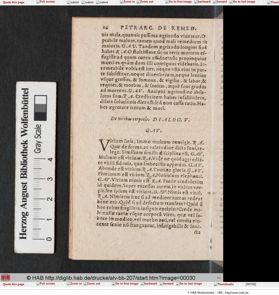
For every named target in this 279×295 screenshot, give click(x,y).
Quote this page (13, 2)
